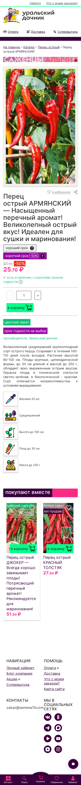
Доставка (38, 31)
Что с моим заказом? (62, 3)
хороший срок (19, 248)
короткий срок (24, 256)
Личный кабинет (20, 668)
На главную (11, 47)
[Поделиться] (75, 192)
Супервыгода (68, 31)
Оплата (13, 31)
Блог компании (19, 673)
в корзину (16, 307)
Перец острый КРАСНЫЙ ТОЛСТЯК (57, 562)
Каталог (29, 47)
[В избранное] (32, 507)
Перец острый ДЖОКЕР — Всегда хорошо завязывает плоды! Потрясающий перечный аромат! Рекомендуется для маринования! (21, 583)
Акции (11, 679)
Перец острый (48, 47)
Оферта (35, 3)
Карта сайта (54, 689)
